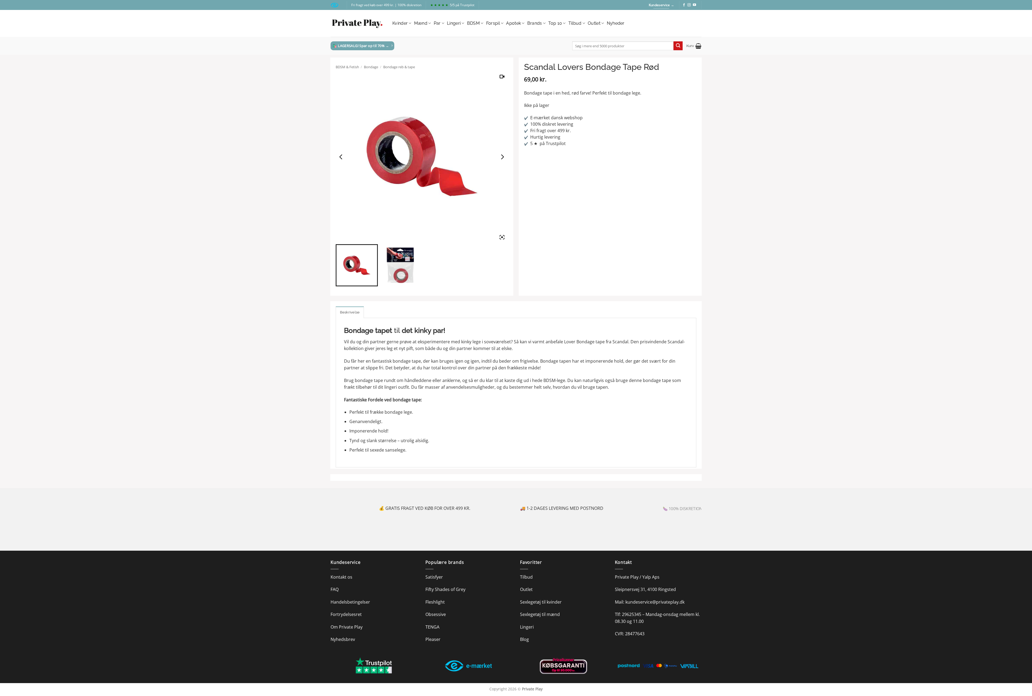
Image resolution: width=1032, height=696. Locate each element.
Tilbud (575, 23)
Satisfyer (434, 577)
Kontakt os (341, 577)
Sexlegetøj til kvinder (541, 602)
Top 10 (555, 23)
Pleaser (432, 639)
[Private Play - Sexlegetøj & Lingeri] (357, 23)
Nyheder (616, 23)
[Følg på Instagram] (689, 5)
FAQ (335, 589)
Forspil (493, 23)
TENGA (432, 627)
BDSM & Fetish (347, 66)
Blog (524, 639)
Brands (534, 23)
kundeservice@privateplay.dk (655, 602)
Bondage (371, 66)
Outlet (594, 23)
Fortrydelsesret (346, 614)
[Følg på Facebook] (684, 5)
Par (437, 23)
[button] (693, 46)
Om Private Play (347, 627)
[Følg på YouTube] (694, 5)
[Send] (678, 46)
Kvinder (400, 23)
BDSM (473, 23)
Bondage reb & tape (399, 66)
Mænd (420, 23)
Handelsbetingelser (350, 602)
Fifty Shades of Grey (445, 589)
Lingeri (454, 23)
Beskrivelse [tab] (350, 312)
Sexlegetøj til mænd (540, 614)
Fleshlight (435, 602)
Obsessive (435, 614)
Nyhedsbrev (343, 639)
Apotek (513, 23)
